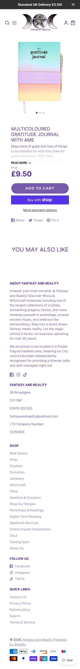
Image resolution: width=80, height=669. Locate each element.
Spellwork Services (24, 523)
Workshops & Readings (27, 510)
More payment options (40, 210)
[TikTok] (25, 374)
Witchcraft (18, 485)
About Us (17, 548)
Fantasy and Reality (38, 640)
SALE (13, 535)
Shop (13, 460)
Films (13, 491)
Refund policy (20, 610)
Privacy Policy (20, 603)
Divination (17, 472)
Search (15, 616)
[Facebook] (12, 374)
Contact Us (18, 597)
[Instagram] (18, 374)
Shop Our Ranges (22, 504)
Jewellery (17, 479)
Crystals (16, 466)
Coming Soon (19, 542)
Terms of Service (22, 622)
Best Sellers (18, 453)
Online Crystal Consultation (30, 529)
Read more (19, 162)
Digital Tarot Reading (25, 516)
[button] (37, 113)
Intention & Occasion (25, 498)
